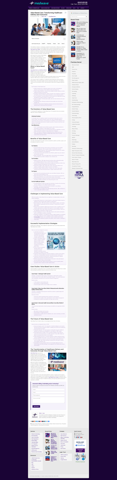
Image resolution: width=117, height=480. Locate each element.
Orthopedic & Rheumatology (77, 102)
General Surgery (75, 89)
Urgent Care (74, 97)
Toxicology (74, 126)
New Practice (63, 448)
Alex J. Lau (44, 16)
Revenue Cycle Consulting (37, 451)
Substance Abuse (75, 84)
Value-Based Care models (53, 377)
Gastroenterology (75, 113)
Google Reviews (64, 459)
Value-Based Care (52, 16)
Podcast (33, 467)
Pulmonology (74, 115)
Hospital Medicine (75, 106)
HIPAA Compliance (64, 454)
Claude (54, 43)
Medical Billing (34, 440)
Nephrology (74, 139)
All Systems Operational (80, 461)
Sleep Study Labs (75, 161)
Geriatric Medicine (75, 111)
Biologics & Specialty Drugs (77, 168)
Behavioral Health (75, 64)
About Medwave (64, 433)
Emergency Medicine (76, 86)
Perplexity (49, 43)
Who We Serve (63, 435)
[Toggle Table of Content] (63, 39)
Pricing (62, 446)
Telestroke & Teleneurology (77, 148)
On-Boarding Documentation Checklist (36, 460)
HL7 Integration (34, 443)
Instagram (80, 2)
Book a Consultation (64, 441)
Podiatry (73, 144)
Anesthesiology (75, 100)
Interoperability (37, 216)
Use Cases (63, 443)
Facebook (78, 2)
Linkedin (81, 2)
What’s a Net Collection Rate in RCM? (80, 43)
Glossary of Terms (35, 469)
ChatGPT (43, 43)
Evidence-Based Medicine (37, 423)
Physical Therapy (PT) (76, 163)
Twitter (83, 2)
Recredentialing (35, 435)
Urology (73, 119)
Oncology (74, 130)
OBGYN (73, 137)
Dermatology (74, 91)
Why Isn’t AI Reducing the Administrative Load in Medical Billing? (82, 24)
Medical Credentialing (36, 433)
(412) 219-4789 (82, 4)
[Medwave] (58, 3)
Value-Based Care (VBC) (35, 49)
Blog (32, 462)
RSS (86, 2)
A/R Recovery (34, 450)
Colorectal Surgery (75, 122)
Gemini (63, 43)
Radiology (74, 95)
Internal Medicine (75, 141)
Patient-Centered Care (57, 423)
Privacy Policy (63, 456)
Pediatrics (74, 71)
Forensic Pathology (75, 135)
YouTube (85, 2)
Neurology (74, 146)
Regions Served (64, 440)
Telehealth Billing (35, 442)
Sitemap (62, 458)
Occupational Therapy (76, 166)
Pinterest (80, 437)
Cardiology (74, 93)
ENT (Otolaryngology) (76, 104)
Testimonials (63, 445)
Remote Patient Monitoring (77, 152)
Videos (33, 465)
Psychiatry (74, 73)
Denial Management (35, 448)
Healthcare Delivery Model (47, 423)
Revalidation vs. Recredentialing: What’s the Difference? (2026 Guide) (81, 56)
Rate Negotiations (35, 438)
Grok (59, 43)
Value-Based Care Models (44, 425)
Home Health (74, 75)
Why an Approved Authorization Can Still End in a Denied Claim (81, 30)
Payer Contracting (35, 437)
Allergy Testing (75, 128)
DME (73, 67)
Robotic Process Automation (35, 446)
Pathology (74, 133)
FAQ (32, 464)
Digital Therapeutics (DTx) (77, 150)
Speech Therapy (75, 159)
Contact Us (78, 435)
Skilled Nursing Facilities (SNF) (78, 82)
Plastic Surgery (75, 80)
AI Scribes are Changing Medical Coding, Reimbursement (81, 37)
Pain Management (75, 78)
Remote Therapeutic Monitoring (78, 155)
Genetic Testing (75, 108)
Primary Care (74, 69)
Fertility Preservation (76, 124)
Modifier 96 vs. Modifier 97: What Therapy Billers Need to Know (81, 49)
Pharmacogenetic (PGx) (76, 117)
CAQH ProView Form (36, 458)
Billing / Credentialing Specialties (65, 438)
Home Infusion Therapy (76, 157)
